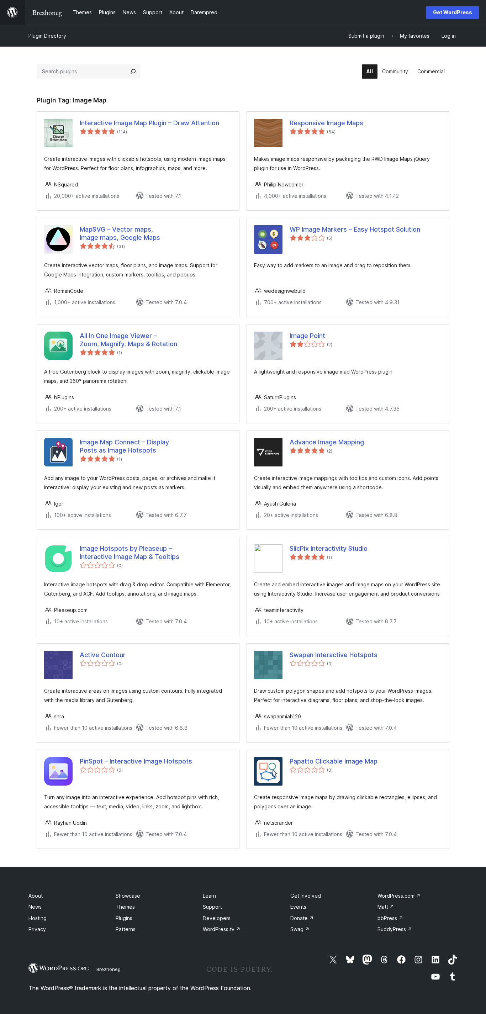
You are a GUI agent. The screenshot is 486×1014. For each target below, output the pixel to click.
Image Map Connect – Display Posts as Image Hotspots (124, 446)
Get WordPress (452, 12)
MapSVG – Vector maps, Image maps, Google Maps (120, 233)
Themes (125, 907)
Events (298, 907)
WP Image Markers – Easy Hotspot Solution (355, 229)
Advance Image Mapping (327, 442)
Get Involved (305, 896)
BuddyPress (394, 929)
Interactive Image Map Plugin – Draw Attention (149, 123)
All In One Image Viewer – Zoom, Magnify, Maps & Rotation (128, 340)
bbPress (390, 918)
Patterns (126, 929)
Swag (300, 929)
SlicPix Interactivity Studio (329, 548)
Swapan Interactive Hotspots (333, 655)
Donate (302, 918)
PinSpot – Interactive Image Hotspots (136, 761)
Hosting (37, 918)
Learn (209, 896)
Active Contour (103, 655)
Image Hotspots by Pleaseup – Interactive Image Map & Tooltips (129, 552)
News (35, 907)
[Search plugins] (133, 71)
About (35, 896)
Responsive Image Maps (326, 123)
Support (212, 907)
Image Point (307, 335)
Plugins (124, 918)
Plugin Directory (47, 36)
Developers (217, 918)
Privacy (37, 929)
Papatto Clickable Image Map (333, 761)
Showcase (128, 896)
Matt (385, 907)
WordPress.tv (222, 929)
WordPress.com (399, 896)
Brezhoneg (108, 969)
